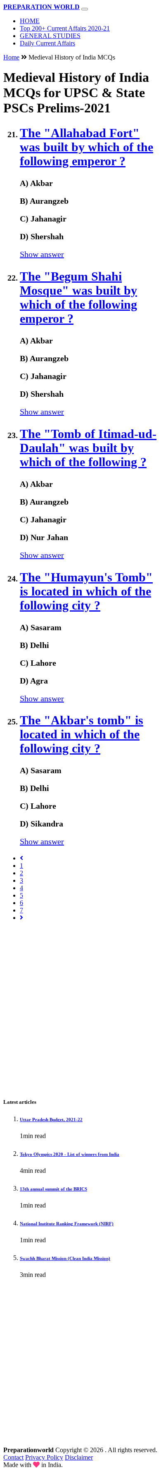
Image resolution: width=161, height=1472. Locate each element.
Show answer (42, 254)
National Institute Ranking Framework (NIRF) (67, 1223)
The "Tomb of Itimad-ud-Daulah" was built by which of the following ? (88, 448)
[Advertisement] (80, 1008)
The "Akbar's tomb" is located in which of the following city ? (81, 734)
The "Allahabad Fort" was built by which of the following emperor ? (86, 147)
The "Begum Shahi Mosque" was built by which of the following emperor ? (78, 297)
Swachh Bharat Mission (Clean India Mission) (65, 1258)
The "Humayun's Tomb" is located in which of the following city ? (86, 591)
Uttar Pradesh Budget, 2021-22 (51, 1119)
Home (11, 57)
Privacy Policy (44, 1457)
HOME (30, 20)
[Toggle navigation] (84, 9)
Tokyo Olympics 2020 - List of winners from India (69, 1154)
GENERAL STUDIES (50, 35)
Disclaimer (79, 1457)
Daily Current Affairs (47, 43)
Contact (13, 1457)
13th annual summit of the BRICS (53, 1188)
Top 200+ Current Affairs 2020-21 (65, 28)
